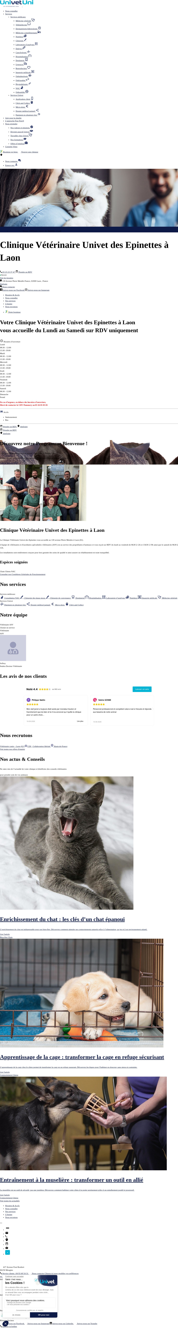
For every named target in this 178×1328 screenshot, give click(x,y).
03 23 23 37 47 (9, 272)
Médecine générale (24, 21)
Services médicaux (18, 17)
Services (8, 14)
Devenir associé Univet (20, 132)
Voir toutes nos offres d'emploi (12, 749)
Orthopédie (20, 92)
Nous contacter (11, 161)
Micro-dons (21, 107)
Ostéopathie (21, 80)
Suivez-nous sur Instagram (38, 290)
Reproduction (21, 68)
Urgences (20, 64)
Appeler (3, 463)
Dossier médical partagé (26, 111)
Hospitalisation (22, 57)
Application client (23, 99)
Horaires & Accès (12, 295)
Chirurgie (20, 41)
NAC (18, 88)
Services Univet (16, 95)
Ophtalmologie (22, 76)
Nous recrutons (11, 307)
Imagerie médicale (23, 72)
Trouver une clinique (29, 152)
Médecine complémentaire (27, 33)
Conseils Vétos (11, 147)
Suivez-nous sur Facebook (13, 290)
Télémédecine (21, 25)
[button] (153, 709)
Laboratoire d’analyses (25, 45)
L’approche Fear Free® (14, 121)
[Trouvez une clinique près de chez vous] (1, 155)
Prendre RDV (12, 463)
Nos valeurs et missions (20, 128)
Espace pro (10, 165)
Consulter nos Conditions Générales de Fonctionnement (22, 574)
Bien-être (4, 937)
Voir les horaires (6, 278)
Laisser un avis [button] (142, 689)
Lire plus (146, 721)
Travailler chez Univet (19, 136)
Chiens (15, 1075)
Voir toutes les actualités (10, 1201)
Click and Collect (23, 103)
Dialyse (19, 49)
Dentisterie (20, 60)
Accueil (3, 231)
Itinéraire (3, 284)
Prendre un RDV (25, 272)
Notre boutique (14, 312)
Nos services (10, 301)
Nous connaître (11, 11)
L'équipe (8, 304)
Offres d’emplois (17, 144)
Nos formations (16, 140)
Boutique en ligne (10, 152)
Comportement (6, 1075)
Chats (10, 937)
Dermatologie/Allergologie (27, 29)
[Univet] (11, 1264)
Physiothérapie (22, 84)
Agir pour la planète (13, 118)
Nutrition (19, 37)
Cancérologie (21, 53)
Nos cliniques (13, 231)
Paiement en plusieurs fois (26, 115)
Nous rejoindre (11, 124)
